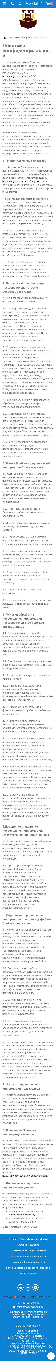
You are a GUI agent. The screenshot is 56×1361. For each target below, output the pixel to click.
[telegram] (35, 1287)
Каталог (12, 1239)
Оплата (44, 1239)
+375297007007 (29, 1303)
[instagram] (28, 1287)
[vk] (20, 1287)
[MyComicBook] (28, 18)
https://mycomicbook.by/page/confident (25, 1176)
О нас (22, 1239)
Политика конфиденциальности (28, 1256)
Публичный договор (28, 1245)
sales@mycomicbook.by (22, 1215)
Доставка (32, 1239)
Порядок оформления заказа (28, 1262)
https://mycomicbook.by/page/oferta (23, 181)
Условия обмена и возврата (22, 1268)
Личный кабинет (28, 1274)
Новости (45, 1268)
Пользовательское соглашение (28, 1250)
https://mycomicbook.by (16, 76)
